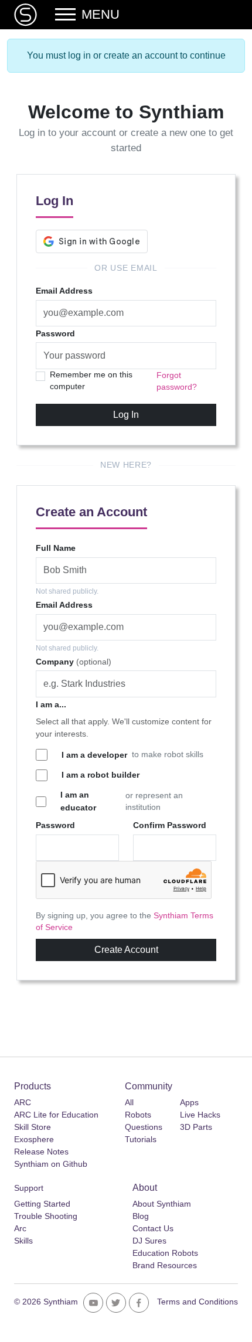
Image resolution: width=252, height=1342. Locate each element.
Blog (140, 1216)
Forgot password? (176, 381)
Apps (189, 1102)
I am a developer (94, 754)
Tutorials (140, 1139)
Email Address (64, 290)
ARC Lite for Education (56, 1114)
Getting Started (42, 1203)
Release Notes (41, 1151)
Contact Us (152, 1228)
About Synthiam (161, 1203)
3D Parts (196, 1127)
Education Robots (165, 1253)
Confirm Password (169, 825)
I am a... (51, 704)
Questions (143, 1127)
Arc (20, 1228)
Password (55, 333)
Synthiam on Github (50, 1164)
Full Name (56, 548)
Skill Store (32, 1127)
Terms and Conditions (197, 1301)
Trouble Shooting (45, 1216)
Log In (126, 415)
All (129, 1102)
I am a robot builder (100, 774)
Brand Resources (164, 1265)
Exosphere (34, 1139)
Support (28, 1188)
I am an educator (78, 801)
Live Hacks (200, 1114)
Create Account (126, 950)
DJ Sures (149, 1240)
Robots (138, 1114)
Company (73, 661)
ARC (22, 1102)
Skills (23, 1240)
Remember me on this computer (91, 380)
